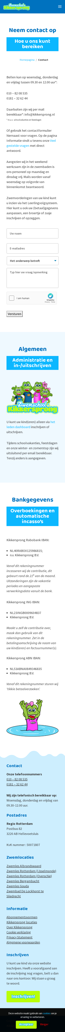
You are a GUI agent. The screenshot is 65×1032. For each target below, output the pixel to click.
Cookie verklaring (18, 932)
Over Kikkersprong (19, 927)
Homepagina (27, 59)
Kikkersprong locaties (21, 922)
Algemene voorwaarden (23, 942)
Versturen (14, 314)
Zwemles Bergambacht (22, 881)
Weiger (44, 1024)
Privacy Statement (19, 937)
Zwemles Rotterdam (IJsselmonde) (31, 871)
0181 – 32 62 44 (17, 784)
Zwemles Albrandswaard (23, 866)
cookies (47, 1013)
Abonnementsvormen (21, 917)
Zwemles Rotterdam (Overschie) (29, 876)
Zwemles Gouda (17, 886)
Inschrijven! (23, 996)
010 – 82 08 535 (17, 779)
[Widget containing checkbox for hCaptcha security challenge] (31, 298)
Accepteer (26, 1024)
